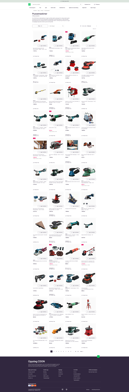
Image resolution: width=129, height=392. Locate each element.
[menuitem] (32, 7)
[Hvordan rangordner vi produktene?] (81, 26)
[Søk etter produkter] (80, 4)
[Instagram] (62, 389)
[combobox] (57, 4)
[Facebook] (66, 389)
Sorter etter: (84, 26)
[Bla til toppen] (98, 356)
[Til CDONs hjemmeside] (29, 4)
